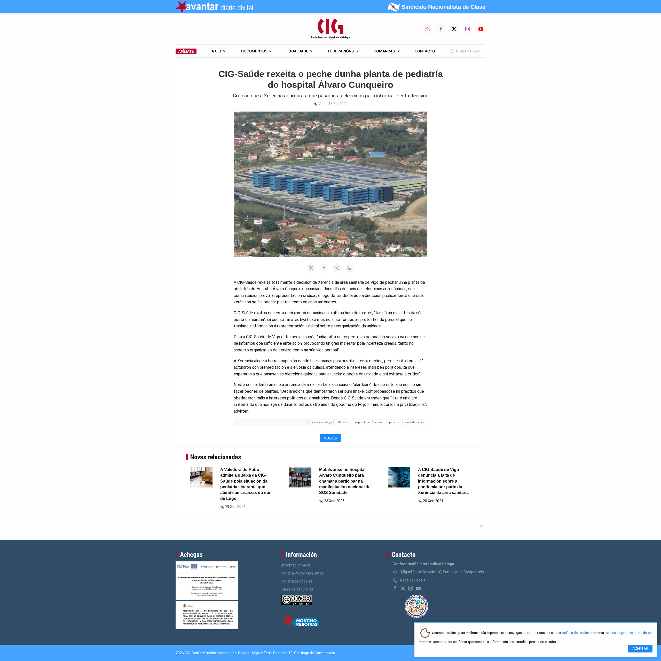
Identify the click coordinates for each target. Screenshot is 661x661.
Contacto (425, 51)
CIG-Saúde (342, 422)
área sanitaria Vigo (321, 422)
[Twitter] (402, 588)
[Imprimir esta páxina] (350, 268)
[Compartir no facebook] (324, 268)
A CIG (216, 51)
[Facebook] (395, 588)
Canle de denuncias (297, 589)
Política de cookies (296, 581)
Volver (330, 438)
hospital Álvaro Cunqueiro (369, 422)
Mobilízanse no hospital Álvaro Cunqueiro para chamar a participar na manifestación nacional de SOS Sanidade (345, 481)
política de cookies (576, 633)
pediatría (394, 422)
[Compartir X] (311, 268)
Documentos (254, 51)
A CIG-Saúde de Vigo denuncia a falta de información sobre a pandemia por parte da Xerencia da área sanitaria (443, 481)
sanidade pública (414, 422)
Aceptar (640, 649)
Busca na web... (469, 51)
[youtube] (418, 588)
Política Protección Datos (302, 573)
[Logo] (330, 29)
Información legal (295, 565)
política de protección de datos (628, 633)
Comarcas (384, 51)
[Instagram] (410, 588)
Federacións (341, 51)
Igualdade (297, 51)
